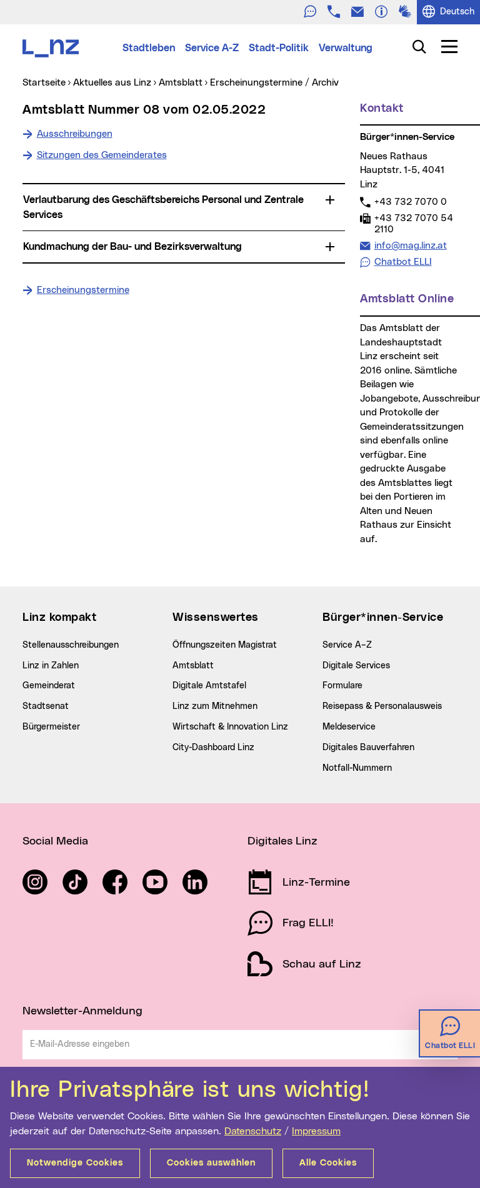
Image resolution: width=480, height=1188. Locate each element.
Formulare (342, 685)
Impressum (316, 1131)
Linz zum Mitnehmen (215, 706)
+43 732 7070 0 (410, 202)
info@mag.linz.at (410, 245)
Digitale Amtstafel (209, 685)
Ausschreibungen (74, 134)
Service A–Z (347, 645)
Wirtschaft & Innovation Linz (230, 727)
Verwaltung (345, 48)
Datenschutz (252, 1131)
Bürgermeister (51, 727)
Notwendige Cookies (75, 1163)
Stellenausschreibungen (70, 645)
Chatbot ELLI (403, 262)
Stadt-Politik (279, 48)
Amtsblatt (193, 665)
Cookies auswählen (211, 1163)
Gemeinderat (48, 685)
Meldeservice (349, 727)
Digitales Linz (283, 841)
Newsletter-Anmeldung (82, 1011)
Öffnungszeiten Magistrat (224, 645)
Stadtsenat (45, 706)
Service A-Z (212, 48)
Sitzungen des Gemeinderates (102, 155)
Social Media (55, 841)
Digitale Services (356, 665)
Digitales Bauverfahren (368, 747)
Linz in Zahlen (50, 665)
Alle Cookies (328, 1163)
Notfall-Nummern (357, 768)
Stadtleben (148, 48)
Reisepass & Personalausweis (382, 706)
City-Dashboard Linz (213, 747)
